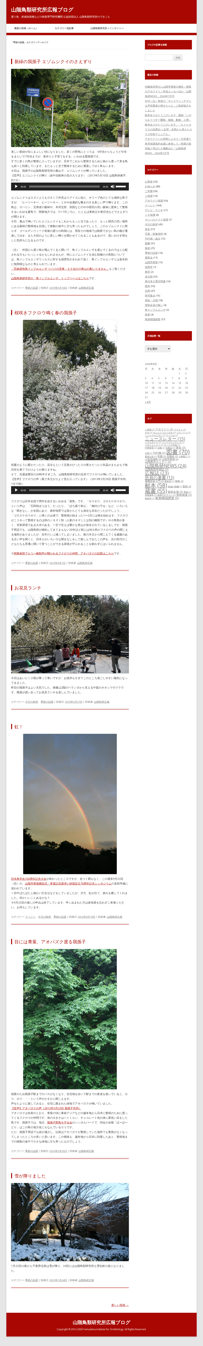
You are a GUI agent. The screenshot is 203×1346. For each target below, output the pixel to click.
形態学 (149, 267)
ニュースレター (165, 438)
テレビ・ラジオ (154, 210)
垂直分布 (151, 456)
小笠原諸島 (153, 459)
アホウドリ (164, 429)
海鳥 (179, 481)
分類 (148, 453)
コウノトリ (183, 432)
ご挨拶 (149, 196)
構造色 (169, 481)
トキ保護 (150, 215)
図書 (147, 243)
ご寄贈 (149, 191)
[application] (70, 186)
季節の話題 (31, 288)
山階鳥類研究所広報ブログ (42, 9)
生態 (147, 291)
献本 (156, 485)
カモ (148, 432)
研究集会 (150, 295)
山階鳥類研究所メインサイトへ (107, 28)
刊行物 (159, 453)
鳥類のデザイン (166, 495)
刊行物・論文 (152, 238)
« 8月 (148, 402)
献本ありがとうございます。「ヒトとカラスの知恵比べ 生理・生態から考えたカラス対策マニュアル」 (168, 129)
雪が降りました (30, 1176)
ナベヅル (172, 435)
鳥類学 (149, 498)
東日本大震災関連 (155, 281)
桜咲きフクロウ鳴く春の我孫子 (45, 312)
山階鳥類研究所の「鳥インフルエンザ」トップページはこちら (50, 278)
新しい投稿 (120, 1305)
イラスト (180, 429)
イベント (30, 917)
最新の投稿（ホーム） (26, 28)
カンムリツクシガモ (164, 432)
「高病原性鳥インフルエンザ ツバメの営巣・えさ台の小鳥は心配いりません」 (60, 269)
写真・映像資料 (154, 234)
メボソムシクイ (154, 445)
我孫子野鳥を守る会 (59, 1122)
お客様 (149, 181)
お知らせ (150, 186)
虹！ (18, 726)
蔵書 (156, 490)
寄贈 (161, 456)
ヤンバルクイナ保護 (156, 219)
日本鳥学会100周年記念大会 (28, 879)
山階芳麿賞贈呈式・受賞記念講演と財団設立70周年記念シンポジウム (68, 883)
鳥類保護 (184, 495)
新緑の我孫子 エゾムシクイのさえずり (53, 61)
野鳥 (187, 492)
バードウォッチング (173, 442)
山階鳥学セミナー (158, 462)
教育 (147, 272)
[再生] (16, 186)
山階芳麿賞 (151, 262)
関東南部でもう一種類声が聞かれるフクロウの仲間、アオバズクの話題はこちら (64, 553)
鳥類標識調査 (152, 319)
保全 (147, 229)
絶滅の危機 (175, 486)
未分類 (149, 276)
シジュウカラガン (155, 435)
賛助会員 (175, 492)
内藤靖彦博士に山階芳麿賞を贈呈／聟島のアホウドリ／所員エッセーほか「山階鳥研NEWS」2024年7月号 (168, 91)
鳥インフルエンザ (155, 310)
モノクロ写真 (172, 445)
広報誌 (157, 473)
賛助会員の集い (154, 305)
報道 (147, 248)
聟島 (187, 486)
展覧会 (149, 257)
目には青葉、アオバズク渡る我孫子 (50, 941)
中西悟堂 (151, 447)
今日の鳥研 (31, 702)
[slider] (121, 186)
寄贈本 (172, 456)
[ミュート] (113, 186)
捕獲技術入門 (154, 481)
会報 (161, 447)
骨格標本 (151, 495)
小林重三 (184, 456)
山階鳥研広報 (86, 288)
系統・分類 (151, 300)
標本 (147, 286)
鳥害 (147, 314)
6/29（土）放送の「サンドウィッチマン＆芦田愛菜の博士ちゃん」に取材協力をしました (168, 105)
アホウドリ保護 (154, 200)
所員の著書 (159, 477)
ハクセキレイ (153, 442)
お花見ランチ (27, 588)
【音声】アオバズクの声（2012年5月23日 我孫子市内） (46, 1108)
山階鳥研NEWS (165, 465)
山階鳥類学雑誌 (157, 469)
